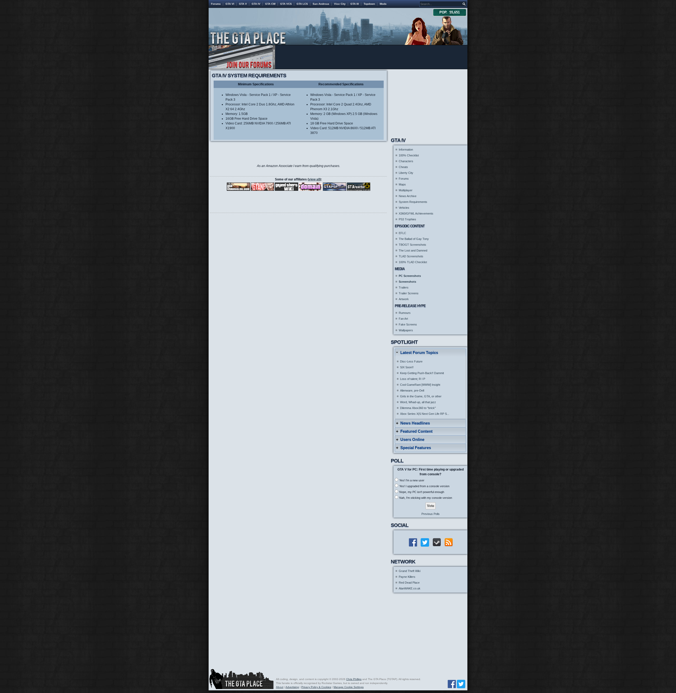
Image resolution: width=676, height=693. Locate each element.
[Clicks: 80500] (358, 186)
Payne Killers (407, 576)
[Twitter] (461, 683)
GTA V (243, 3)
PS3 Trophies (407, 219)
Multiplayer (405, 190)
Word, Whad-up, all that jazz (418, 402)
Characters (406, 161)
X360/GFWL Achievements (416, 213)
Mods (383, 3)
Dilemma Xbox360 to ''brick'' (418, 408)
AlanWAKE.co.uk (409, 588)
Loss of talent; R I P (412, 378)
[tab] (430, 352)
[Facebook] (452, 683)
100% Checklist (409, 155)
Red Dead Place (409, 582)
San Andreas (321, 3)
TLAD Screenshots (411, 256)
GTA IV (256, 3)
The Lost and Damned (413, 250)
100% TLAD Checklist (413, 262)
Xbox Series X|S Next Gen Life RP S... (424, 413)
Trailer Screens (409, 293)
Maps (402, 184)
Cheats (403, 167)
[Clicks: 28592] (286, 186)
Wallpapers (406, 330)
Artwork (404, 299)
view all (314, 179)
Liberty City (406, 172)
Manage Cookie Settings (349, 687)
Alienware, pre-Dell (412, 390)
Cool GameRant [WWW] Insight (420, 384)
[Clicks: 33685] (262, 186)
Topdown (369, 3)
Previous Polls (430, 513)
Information (406, 149)
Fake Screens (408, 324)
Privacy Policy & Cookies (316, 687)
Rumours (405, 312)
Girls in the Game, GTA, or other (421, 396)
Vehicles (404, 207)
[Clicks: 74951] (334, 186)
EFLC (402, 233)
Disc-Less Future (411, 361)
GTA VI (230, 3)
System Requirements (413, 201)
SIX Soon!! (407, 367)
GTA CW (270, 3)
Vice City (340, 3)
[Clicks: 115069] (310, 186)
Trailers (404, 287)
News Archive (407, 196)
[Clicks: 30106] (238, 186)
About (279, 687)
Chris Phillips (354, 679)
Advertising (292, 687)
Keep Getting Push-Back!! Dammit (422, 373)
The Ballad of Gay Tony (414, 238)
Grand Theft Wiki (409, 571)
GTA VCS (286, 3)
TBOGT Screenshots (412, 244)
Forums (216, 3)
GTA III (354, 3)
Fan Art (403, 318)
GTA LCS (302, 3)
